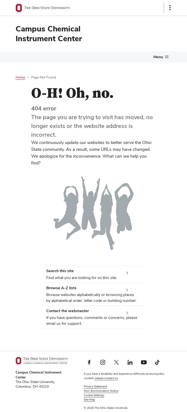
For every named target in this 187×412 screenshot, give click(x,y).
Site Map (89, 400)
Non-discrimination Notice (101, 391)
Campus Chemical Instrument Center (49, 33)
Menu (158, 56)
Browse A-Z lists (61, 287)
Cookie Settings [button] (94, 395)
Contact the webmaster (67, 310)
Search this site (60, 270)
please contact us (106, 378)
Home (20, 77)
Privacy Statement (95, 386)
